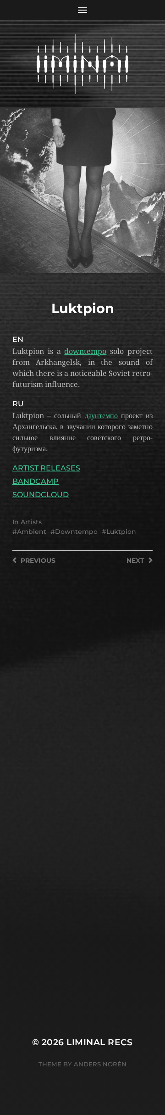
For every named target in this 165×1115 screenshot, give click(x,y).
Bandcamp (35, 481)
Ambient (31, 531)
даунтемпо (101, 415)
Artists (31, 522)
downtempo (85, 351)
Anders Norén (100, 1064)
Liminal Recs (99, 1042)
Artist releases (46, 468)
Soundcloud (40, 494)
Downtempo (76, 531)
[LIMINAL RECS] (82, 64)
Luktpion (121, 531)
